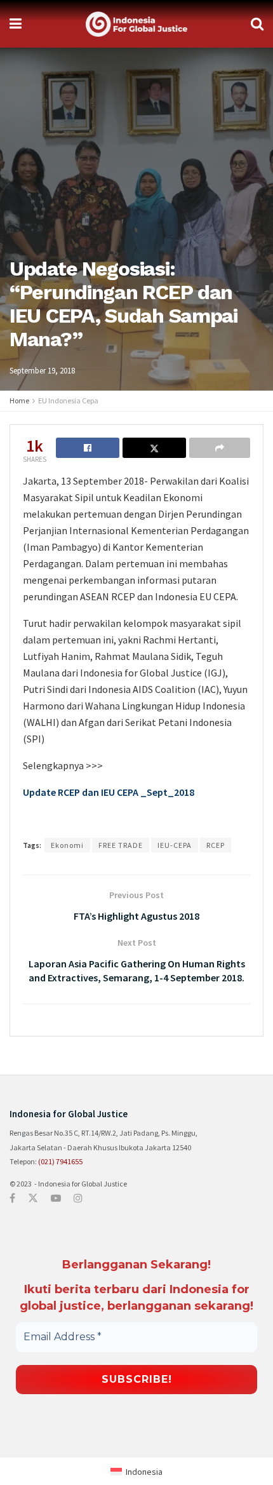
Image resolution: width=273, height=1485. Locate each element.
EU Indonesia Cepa (68, 400)
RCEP (215, 845)
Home (19, 400)
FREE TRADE (120, 845)
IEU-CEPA (174, 845)
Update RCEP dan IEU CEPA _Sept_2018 (108, 792)
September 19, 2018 (42, 370)
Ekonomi (67, 845)
